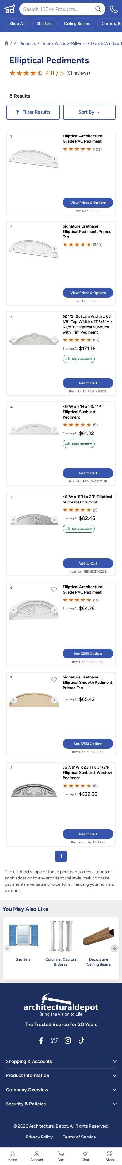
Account (36, 1160)
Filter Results (36, 112)
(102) (97, 149)
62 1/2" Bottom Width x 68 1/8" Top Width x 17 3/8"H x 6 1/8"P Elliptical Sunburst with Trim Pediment (88, 324)
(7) (95, 510)
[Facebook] (41, 1040)
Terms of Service (79, 1137)
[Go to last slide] (13, 158)
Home (12, 1160)
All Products (25, 44)
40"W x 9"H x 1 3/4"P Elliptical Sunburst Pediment (82, 411)
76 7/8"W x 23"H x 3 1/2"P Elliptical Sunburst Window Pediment (87, 772)
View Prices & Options (88, 203)
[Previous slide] (7, 948)
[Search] (98, 9)
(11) (96, 600)
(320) (97, 244)
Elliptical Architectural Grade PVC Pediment (83, 139)
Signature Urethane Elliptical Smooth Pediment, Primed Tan (88, 682)
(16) (96, 340)
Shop (110, 1160)
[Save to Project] (54, 590)
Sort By (86, 112)
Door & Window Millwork (63, 44)
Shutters (44, 23)
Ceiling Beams (77, 23)
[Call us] (113, 9)
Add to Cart (88, 383)
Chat (85, 1160)
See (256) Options (88, 654)
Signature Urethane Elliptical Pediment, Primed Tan (87, 231)
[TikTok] (81, 1040)
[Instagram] (68, 1040)
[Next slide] (54, 158)
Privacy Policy (39, 1137)
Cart (61, 1160)
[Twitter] (54, 1040)
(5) (95, 425)
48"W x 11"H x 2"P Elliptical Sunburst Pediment (87, 499)
